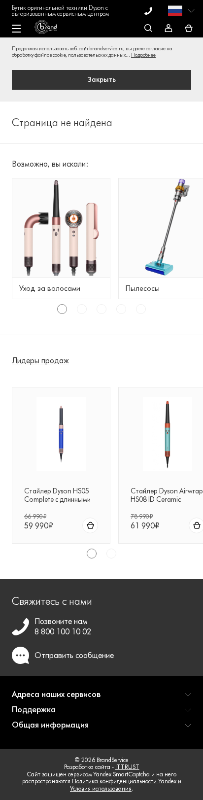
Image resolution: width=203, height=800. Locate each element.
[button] (101, 698)
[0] (189, 29)
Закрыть (102, 79)
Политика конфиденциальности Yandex (124, 781)
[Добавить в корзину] (90, 525)
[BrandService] (50, 29)
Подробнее (143, 55)
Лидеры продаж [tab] (40, 360)
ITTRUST (127, 766)
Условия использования (101, 788)
